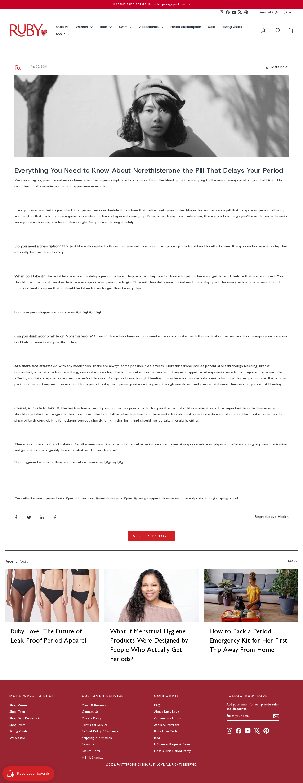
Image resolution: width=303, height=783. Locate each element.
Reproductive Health (272, 517)
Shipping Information (97, 738)
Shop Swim (17, 725)
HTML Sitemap (93, 758)
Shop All (62, 27)
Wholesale (17, 738)
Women (82, 27)
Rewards (88, 744)
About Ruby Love (166, 712)
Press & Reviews (94, 705)
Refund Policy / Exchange (100, 731)
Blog (157, 738)
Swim (124, 27)
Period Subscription (185, 27)
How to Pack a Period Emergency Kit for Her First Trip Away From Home (248, 641)
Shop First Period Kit (24, 718)
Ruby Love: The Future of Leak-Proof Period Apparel (48, 637)
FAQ (157, 705)
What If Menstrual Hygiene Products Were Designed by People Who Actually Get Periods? (149, 646)
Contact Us (90, 712)
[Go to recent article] (52, 595)
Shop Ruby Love (151, 536)
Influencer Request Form (172, 744)
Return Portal (92, 751)
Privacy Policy (92, 718)
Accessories (149, 27)
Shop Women (19, 705)
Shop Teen (17, 712)
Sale (211, 27)
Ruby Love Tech (165, 731)
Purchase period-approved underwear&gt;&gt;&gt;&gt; (58, 312)
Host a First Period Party (172, 751)
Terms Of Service (95, 725)
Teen (104, 27)
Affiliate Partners (166, 725)
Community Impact (168, 718)
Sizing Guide (232, 27)
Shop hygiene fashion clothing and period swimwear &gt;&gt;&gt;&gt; (69, 463)
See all (293, 561)
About (61, 34)
